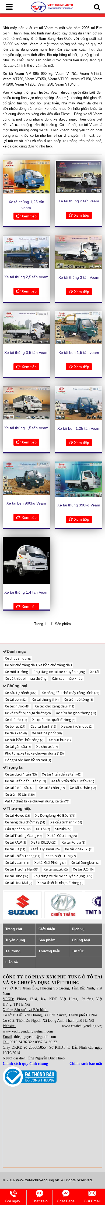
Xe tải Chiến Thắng (22, 855)
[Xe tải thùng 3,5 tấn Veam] (26, 327)
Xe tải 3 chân (52, 787)
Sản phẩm (46, 940)
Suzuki (63, 828)
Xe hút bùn (60, 739)
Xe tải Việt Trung (61, 855)
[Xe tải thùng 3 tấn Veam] (78, 252)
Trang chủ (13, 929)
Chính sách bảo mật (85, 1064)
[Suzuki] (23, 905)
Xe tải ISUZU (43, 842)
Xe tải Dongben (85, 862)
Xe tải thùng (45, 699)
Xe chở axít (47, 746)
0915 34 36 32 (21, 1042)
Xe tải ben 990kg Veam (26, 503)
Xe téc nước (17, 706)
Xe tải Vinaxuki (78, 849)
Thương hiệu (49, 951)
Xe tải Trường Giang (23, 835)
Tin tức (78, 951)
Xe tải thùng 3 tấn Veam (78, 277)
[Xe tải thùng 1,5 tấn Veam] (26, 403)
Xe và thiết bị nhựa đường (26, 678)
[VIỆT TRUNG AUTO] (52, 6)
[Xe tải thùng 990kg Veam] (78, 479)
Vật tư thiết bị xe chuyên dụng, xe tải (37, 801)
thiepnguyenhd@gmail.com (35, 1037)
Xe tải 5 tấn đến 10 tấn (72, 780)
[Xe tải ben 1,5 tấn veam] (78, 327)
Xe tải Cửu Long (62, 835)
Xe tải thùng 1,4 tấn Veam (26, 592)
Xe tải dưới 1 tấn (21, 774)
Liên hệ (11, 962)
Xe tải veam (17, 862)
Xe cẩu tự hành (20, 692)
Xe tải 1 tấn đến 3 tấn (61, 774)
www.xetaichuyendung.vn (81, 1026)
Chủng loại (81, 940)
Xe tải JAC (83, 869)
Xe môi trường (16, 671)
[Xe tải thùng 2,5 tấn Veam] (26, 252)
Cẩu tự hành (43, 726)
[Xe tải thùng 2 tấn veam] (78, 176)
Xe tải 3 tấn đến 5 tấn (25, 780)
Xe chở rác (16, 719)
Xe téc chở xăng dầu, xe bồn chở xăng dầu (38, 665)
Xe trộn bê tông (78, 699)
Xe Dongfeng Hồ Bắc (55, 815)
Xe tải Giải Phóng (49, 862)
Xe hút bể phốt (47, 733)
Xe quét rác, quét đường (53, 719)
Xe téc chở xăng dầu (54, 706)
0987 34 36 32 (46, 1042)
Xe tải (94, 671)
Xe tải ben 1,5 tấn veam (78, 352)
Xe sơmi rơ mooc (76, 726)
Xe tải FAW (15, 842)
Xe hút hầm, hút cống (24, 739)
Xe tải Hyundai (45, 849)
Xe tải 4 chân (83, 787)
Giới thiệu (46, 929)
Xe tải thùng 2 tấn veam (78, 201)
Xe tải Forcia (73, 842)
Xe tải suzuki (56, 869)
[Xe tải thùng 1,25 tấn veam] (26, 176)
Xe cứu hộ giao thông (76, 712)
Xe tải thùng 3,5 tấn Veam (26, 352)
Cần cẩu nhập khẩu (67, 678)
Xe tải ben (15, 699)
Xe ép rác (15, 726)
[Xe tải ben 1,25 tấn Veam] (78, 403)
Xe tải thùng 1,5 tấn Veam (26, 428)
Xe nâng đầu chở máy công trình (70, 692)
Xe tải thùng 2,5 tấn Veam (26, 277)
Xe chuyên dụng (18, 658)
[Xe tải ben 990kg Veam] (26, 478)
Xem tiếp (28, 216)
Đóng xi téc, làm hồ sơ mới (28, 759)
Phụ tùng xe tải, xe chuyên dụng (59, 671)
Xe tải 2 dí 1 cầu (19, 787)
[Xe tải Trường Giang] (63, 905)
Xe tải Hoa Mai (18, 882)
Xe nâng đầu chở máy (25, 822)
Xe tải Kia (15, 849)
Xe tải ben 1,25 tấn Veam (78, 428)
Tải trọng (12, 951)
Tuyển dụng (15, 940)
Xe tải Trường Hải (21, 869)
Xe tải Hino (16, 875)
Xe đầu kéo (16, 733)
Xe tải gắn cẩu (18, 746)
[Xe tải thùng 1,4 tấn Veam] (26, 560)
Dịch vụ (78, 929)
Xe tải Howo (17, 815)
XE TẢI (43, 828)
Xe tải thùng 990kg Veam (78, 505)
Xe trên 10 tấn (19, 794)
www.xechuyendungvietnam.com (28, 1031)
